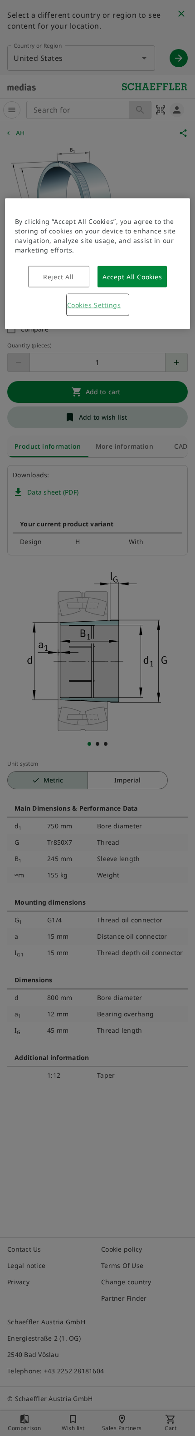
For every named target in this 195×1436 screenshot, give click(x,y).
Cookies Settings (94, 305)
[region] (97, 263)
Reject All (58, 276)
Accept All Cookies (132, 276)
